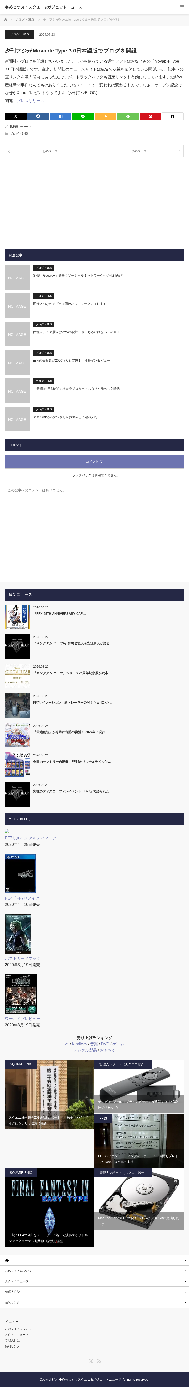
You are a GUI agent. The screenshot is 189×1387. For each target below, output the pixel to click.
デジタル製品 (85, 1050)
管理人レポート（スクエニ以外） (123, 1064)
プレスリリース (30, 101)
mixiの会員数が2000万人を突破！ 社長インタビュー (71, 360)
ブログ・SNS (19, 34)
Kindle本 (79, 1044)
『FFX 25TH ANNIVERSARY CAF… (59, 614)
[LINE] (83, 116)
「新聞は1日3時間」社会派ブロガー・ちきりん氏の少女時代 (76, 389)
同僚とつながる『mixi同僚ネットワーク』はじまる (69, 304)
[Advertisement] (94, 199)
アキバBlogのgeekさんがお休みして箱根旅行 (65, 417)
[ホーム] (94, 1260)
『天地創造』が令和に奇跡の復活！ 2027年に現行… (70, 732)
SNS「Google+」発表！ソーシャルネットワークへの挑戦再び (77, 275)
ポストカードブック (22, 958)
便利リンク (12, 1302)
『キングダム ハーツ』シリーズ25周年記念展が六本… (72, 673)
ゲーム (118, 1044)
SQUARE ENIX (21, 1064)
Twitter (90, 1360)
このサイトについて (18, 1270)
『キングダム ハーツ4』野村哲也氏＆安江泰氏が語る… (73, 643)
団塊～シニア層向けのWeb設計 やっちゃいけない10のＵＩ (76, 332)
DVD (105, 1044)
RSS (98, 1360)
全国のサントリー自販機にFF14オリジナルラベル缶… (72, 761)
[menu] (182, 7)
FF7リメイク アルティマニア (30, 838)
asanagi (25, 126)
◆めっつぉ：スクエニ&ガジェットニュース (43, 7)
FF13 (103, 1118)
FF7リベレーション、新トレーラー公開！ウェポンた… (72, 702)
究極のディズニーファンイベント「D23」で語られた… (72, 791)
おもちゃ (108, 1050)
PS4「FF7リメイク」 (24, 898)
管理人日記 (12, 1292)
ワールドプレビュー (22, 1019)
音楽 (94, 1044)
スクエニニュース (17, 1281)
